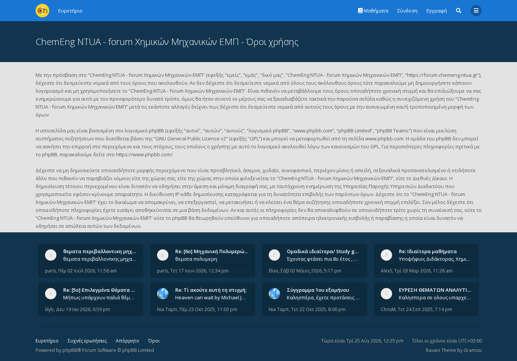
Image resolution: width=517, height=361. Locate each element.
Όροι (154, 341)
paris (50, 271)
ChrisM (388, 309)
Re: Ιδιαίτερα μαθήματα (428, 251)
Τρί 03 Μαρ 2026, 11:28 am (423, 271)
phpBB (69, 350)
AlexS (386, 271)
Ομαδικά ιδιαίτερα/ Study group (326, 251)
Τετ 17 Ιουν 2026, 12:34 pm (199, 271)
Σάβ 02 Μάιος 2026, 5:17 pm (310, 271)
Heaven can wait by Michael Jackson (212, 297)
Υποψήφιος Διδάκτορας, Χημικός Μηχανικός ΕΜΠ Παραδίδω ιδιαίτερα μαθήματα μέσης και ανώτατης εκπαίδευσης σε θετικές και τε (435, 258)
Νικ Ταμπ (167, 309)
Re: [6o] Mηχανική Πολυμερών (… (214, 251)
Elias (273, 271)
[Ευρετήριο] (42, 10)
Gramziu (473, 350)
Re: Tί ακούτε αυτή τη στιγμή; (210, 289)
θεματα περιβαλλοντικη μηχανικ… (104, 251)
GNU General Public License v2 (191, 138)
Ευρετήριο (47, 341)
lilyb (49, 309)
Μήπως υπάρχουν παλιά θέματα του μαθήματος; (100, 297)
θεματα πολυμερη (196, 258)
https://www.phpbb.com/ (144, 154)
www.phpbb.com (384, 138)
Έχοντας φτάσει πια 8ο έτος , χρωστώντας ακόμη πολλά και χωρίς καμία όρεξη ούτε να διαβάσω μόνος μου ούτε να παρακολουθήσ (323, 258)
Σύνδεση (407, 10)
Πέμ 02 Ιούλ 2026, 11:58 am (87, 271)
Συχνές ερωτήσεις (87, 341)
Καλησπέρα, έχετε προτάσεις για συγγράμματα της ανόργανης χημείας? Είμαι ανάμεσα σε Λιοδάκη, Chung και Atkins (323, 297)
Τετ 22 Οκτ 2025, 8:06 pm (318, 309)
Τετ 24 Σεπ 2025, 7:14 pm (425, 309)
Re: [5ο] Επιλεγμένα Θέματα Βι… (101, 289)
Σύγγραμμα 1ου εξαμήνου (318, 289)
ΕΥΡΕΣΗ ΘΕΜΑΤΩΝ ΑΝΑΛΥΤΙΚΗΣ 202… (444, 289)
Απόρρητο (127, 341)
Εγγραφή (437, 10)
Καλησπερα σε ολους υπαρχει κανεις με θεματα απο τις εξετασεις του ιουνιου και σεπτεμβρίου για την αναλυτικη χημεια (435, 297)
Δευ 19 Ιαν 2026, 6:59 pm (83, 309)
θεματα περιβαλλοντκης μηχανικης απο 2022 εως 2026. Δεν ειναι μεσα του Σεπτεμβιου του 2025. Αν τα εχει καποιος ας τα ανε (100, 258)
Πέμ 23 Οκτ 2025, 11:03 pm (208, 309)
